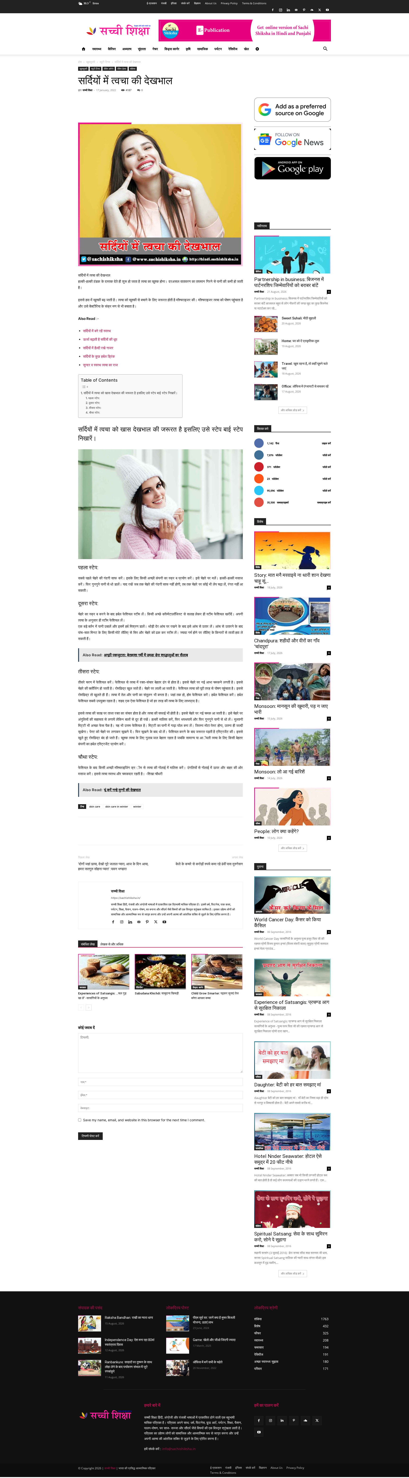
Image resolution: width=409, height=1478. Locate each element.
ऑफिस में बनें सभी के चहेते (207, 1362)
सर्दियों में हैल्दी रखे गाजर (98, 348)
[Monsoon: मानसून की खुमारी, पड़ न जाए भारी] (292, 681)
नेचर (155, 49)
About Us (210, 3)
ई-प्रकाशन (152, 3)
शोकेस (132, 68)
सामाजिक (202, 49)
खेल (246, 49)
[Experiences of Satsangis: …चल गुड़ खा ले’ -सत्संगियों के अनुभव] (104, 971)
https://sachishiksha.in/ (125, 898)
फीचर (258, 823)
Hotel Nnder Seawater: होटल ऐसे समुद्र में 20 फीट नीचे (288, 1159)
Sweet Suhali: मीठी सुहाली (299, 318)
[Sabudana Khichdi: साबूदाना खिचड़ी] (160, 971)
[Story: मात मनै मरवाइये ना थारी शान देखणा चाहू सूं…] (292, 550)
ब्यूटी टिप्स (105, 62)
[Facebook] (272, 10)
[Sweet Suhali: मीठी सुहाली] (266, 324)
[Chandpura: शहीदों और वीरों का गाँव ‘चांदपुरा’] (292, 616)
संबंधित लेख (88, 944)
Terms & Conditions (254, 3)
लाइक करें (326, 443)
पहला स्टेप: (93, 398)
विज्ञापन (197, 3)
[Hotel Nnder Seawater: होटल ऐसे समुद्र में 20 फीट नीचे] (292, 1132)
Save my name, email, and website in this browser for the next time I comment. (144, 1120)
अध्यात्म (126, 49)
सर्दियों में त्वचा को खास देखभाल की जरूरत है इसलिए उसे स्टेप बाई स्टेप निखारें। (131, 393)
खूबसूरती (90, 62)
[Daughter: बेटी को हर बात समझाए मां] (292, 1060)
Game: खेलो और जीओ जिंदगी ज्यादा (214, 1340)
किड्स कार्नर (171, 49)
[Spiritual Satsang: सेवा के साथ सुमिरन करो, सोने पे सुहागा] (292, 1209)
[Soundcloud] (311, 10)
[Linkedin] (288, 10)
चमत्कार (83, 987)
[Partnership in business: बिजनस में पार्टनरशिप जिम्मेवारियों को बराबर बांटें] (292, 255)
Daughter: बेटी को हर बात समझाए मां (287, 1085)
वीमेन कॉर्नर (108, 68)
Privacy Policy (229, 3)
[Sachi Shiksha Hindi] (105, 1415)
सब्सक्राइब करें (324, 502)
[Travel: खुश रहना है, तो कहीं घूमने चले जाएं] (266, 369)
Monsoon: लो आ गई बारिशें (279, 772)
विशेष (258, 567)
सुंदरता (142, 49)
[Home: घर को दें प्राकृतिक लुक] (266, 347)
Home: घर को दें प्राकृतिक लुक (300, 341)
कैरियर (112, 49)
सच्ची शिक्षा (87, 90)
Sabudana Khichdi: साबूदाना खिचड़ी (157, 993)
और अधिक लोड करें (291, 410)
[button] (325, 49)
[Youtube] (327, 10)
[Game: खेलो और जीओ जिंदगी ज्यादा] (177, 1346)
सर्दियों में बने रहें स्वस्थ (97, 331)
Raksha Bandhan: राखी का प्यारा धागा (129, 1317)
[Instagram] (280, 10)
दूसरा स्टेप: (94, 403)
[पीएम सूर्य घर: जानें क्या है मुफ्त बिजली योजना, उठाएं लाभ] (177, 1323)
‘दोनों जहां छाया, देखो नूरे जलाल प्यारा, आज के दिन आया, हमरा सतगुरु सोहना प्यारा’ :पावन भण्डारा (113, 866)
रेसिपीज (232, 49)
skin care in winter (116, 806)
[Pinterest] (303, 10)
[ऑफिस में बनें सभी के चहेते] (177, 1368)
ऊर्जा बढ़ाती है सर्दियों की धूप (100, 339)
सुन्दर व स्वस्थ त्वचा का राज (100, 365)
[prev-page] (81, 1007)
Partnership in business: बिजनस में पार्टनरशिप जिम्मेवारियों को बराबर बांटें (289, 282)
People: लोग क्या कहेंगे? (276, 831)
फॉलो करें (327, 455)
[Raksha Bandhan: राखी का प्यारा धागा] (89, 1323)
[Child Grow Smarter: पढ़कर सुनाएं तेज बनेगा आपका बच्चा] (217, 971)
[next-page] (89, 1007)
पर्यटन (218, 49)
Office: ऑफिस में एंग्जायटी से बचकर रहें (305, 386)
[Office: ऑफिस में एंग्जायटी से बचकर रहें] (266, 392)
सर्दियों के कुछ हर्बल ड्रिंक (99, 356)
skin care (94, 806)
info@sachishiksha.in (179, 1449)
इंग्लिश (174, 3)
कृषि (188, 49)
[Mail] (296, 10)
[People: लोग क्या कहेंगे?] (292, 806)
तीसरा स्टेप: (95, 408)
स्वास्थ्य (96, 49)
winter (137, 806)
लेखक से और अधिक (111, 944)
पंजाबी (163, 3)
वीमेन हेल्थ (121, 68)
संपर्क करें (185, 3)
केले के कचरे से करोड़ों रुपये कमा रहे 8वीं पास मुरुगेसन (209, 864)
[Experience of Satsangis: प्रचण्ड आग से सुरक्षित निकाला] (292, 977)
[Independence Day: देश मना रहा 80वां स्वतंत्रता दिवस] (89, 1346)
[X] (319, 10)
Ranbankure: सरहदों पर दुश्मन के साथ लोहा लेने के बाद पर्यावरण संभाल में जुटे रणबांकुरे (128, 1366)
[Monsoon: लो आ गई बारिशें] (292, 747)
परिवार (258, 1076)
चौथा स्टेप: (94, 412)
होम (80, 62)
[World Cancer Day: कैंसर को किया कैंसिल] (292, 895)
